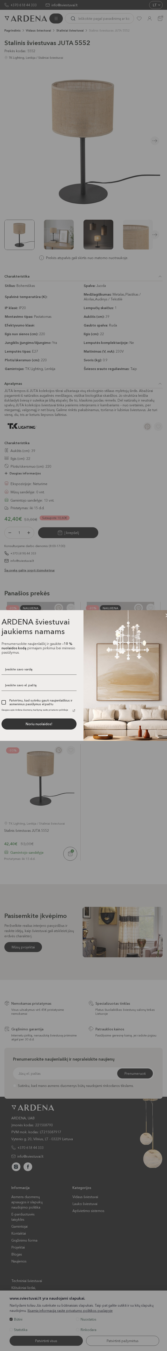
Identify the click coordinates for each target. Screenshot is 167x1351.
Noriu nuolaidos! (39, 724)
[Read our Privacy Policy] (74, 710)
